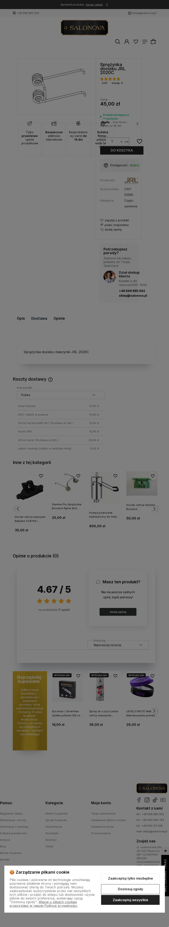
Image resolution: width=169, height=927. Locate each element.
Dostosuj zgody (130, 889)
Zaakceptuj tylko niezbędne (130, 878)
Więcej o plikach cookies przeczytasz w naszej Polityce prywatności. (43, 904)
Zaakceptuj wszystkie (130, 900)
